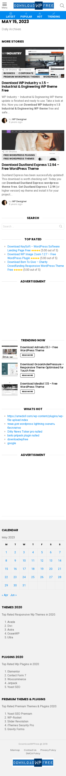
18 (32, 569)
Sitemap (15, 750)
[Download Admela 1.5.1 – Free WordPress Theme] (10, 352)
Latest (10, 16)
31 (24, 585)
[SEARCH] (62, 5)
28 (59, 577)
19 (41, 569)
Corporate (25, 73)
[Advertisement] (33, 309)
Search (60, 227)
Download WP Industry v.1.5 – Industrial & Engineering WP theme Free (29, 87)
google (11, 443)
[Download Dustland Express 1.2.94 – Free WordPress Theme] (33, 147)
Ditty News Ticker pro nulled (24, 431)
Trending (54, 16)
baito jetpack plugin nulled (23, 435)
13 (50, 560)
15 (6, 569)
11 (32, 560)
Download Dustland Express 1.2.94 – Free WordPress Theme (30, 166)
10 (24, 560)
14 (59, 560)
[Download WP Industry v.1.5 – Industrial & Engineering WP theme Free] (33, 65)
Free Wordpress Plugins (19, 155)
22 (6, 577)
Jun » (13, 595)
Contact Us (30, 750)
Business (9, 73)
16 (15, 569)
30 (15, 585)
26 (41, 577)
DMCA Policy (33, 753)
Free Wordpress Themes (19, 158)
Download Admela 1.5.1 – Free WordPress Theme (39, 348)
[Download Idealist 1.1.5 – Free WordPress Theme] (10, 389)
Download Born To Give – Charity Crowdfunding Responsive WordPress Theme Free (35, 265)
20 (50, 569)
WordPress (50, 76)
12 (41, 560)
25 (32, 577)
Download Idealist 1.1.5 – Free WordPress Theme (38, 385)
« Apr (5, 595)
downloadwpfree (17, 439)
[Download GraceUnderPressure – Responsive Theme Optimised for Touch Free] (10, 369)
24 (24, 577)
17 (24, 569)
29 (6, 585)
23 (15, 577)
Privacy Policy (48, 750)
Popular (26, 16)
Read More (27, 355)
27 (50, 577)
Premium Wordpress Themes (22, 76)
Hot (39, 16)
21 (59, 569)
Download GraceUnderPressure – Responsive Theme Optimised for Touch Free (42, 367)
